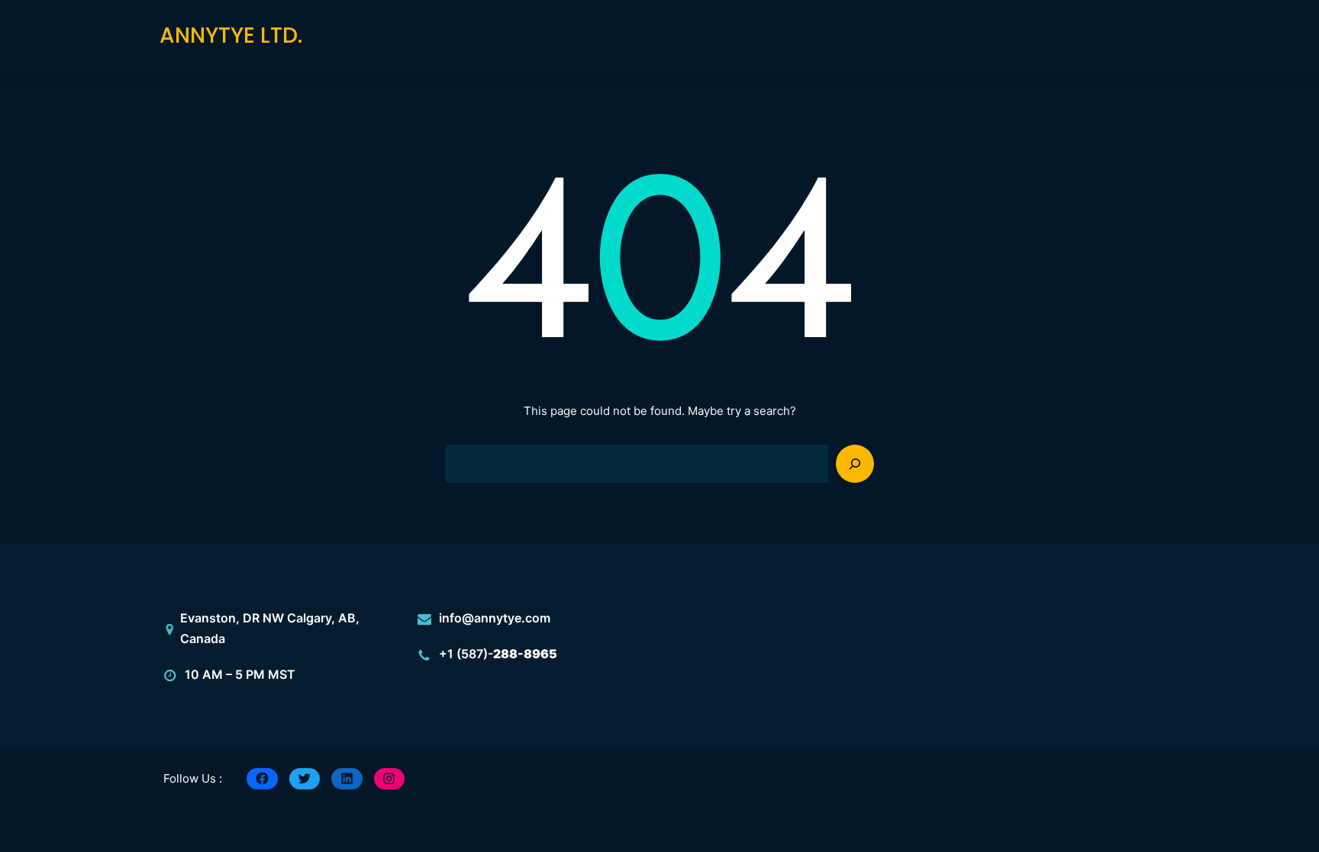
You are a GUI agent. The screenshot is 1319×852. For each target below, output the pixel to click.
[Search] (855, 464)
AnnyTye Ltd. (231, 35)
